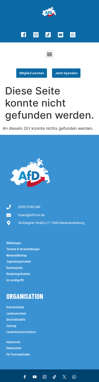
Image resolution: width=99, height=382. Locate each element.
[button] (49, 54)
